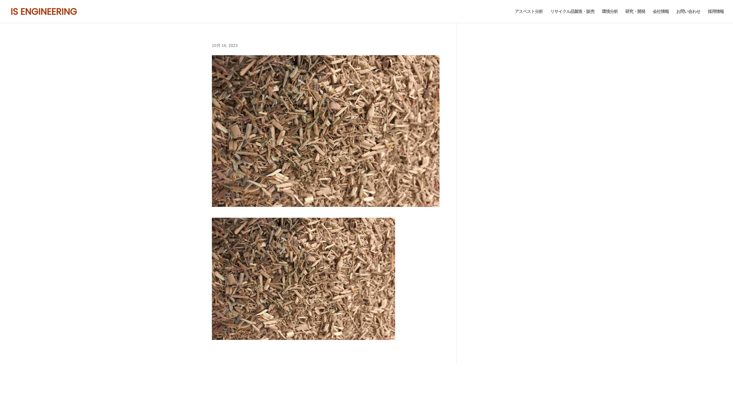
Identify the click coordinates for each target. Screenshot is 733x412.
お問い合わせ (688, 11)
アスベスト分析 (529, 11)
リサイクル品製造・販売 (572, 11)
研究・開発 (635, 11)
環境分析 (610, 11)
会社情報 (661, 11)
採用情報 (716, 11)
